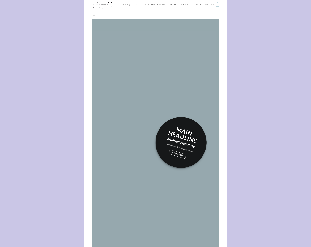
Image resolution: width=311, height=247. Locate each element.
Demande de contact (157, 5)
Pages (136, 5)
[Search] (120, 5)
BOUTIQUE (127, 5)
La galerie (173, 5)
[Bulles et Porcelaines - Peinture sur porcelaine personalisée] (104, 5)
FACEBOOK (183, 5)
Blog (144, 5)
